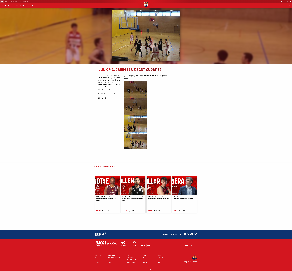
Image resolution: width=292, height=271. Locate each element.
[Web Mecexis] (191, 245)
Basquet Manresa (131, 259)
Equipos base (130, 257)
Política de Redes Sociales (123, 269)
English (159, 262)
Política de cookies (170, 269)
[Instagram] (284, 1)
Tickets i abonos (14, 1)
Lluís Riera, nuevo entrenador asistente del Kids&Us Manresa (183, 197)
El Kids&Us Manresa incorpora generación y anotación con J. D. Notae (106, 198)
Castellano (160, 257)
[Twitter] (290, 1)
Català (159, 260)
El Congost (129, 261)
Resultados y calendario (114, 257)
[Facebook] (282, 1)
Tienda (6, 1)
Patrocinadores (131, 262)
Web (2, 1)
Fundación (25, 1)
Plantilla (110, 262)
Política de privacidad (160, 269)
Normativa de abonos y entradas (148, 269)
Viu (20, 1)
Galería (97, 260)
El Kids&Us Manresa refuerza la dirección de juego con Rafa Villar (158, 197)
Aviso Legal (132, 269)
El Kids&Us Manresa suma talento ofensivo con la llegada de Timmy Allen (133, 198)
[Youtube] (287, 1)
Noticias (97, 257)
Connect (97, 262)
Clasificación (111, 260)
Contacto (138, 269)
